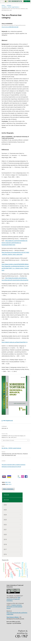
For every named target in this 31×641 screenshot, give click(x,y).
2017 (5, 549)
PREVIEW (6, 495)
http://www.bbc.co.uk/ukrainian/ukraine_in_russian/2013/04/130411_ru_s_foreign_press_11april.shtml (15, 268)
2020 (5, 534)
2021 (5, 529)
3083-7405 (8, 482)
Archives (9, 5)
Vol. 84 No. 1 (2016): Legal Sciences (10, 7)
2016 (5, 554)
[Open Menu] (1, 1)
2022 (5, 524)
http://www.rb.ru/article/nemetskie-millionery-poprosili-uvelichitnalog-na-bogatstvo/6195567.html (15, 242)
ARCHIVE (6, 500)
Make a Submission (8, 489)
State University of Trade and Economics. (13, 599)
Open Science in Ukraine (13, 617)
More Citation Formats (8, 440)
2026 (5, 505)
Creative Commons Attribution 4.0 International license (14, 606)
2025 (5, 510)
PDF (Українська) (8, 420)
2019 (5, 539)
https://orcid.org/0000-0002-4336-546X (10, 27)
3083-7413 (8, 484)
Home (3, 5)
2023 (5, 519)
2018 (5, 544)
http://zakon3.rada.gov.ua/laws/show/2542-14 (14, 342)
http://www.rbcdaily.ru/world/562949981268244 (15, 264)
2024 (5, 515)
